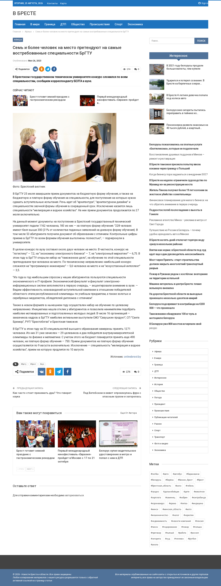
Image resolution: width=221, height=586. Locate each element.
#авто (166, 474)
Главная (20, 24)
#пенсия (199, 521)
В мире (35, 24)
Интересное (160, 378)
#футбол (192, 539)
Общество (78, 24)
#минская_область (171, 509)
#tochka (154, 474)
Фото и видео (161, 443)
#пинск (154, 527)
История (158, 384)
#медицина (197, 503)
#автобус (177, 474)
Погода (158, 397)
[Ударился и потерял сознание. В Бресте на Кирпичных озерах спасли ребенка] (156, 84)
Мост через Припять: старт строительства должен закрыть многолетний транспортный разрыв (176, 264)
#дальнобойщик (171, 491)
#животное (199, 491)
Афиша (18, 40)
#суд (167, 539)
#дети (186, 491)
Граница (50, 24)
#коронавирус (158, 503)
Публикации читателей (166, 417)
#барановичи (192, 474)
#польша (197, 527)
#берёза (169, 480)
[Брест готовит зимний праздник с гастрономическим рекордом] (20, 100)
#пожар (185, 527)
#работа (182, 533)
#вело (178, 486)
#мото (188, 509)
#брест (33, 364)
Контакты (52, 3)
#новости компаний (181, 521)
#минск (154, 509)
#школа (154, 544)
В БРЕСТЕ (24, 13)
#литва (183, 503)
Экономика (135, 24)
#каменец (170, 497)
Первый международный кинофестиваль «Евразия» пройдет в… (118, 99)
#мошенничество (159, 515)
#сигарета (156, 539)
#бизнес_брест (185, 480)
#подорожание (169, 527)
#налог (175, 515)
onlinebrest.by (132, 356)
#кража (172, 503)
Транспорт (159, 437)
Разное (158, 424)
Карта (63, 3)
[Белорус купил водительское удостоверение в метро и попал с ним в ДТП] (118, 433)
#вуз (42, 364)
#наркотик (189, 515)
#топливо (179, 539)
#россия (194, 533)
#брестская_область (161, 486)
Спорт (119, 24)
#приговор (156, 533)
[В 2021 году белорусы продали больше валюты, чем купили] (156, 69)
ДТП (63, 24)
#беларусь (156, 480)
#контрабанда (199, 497)
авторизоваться (74, 495)
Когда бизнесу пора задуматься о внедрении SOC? (178, 174)
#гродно (155, 491)
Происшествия (100, 24)
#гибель (190, 486)
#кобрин (183, 497)
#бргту (23, 364)
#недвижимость (159, 521)
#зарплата (156, 497)
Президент (159, 404)
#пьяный (169, 533)
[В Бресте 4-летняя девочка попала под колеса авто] (156, 99)
